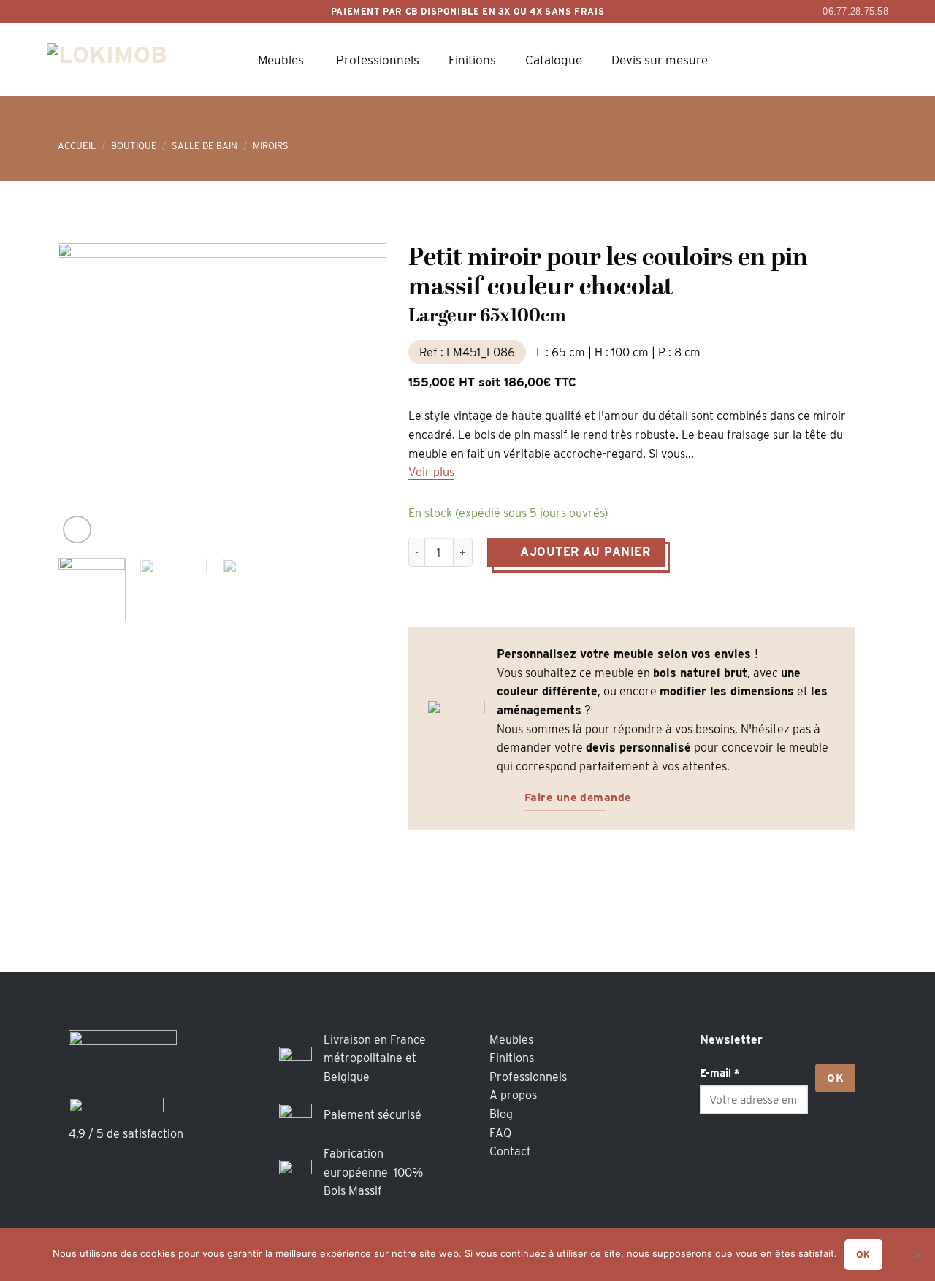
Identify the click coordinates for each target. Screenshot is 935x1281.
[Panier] (795, 60)
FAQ (500, 1133)
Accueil (77, 145)
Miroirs (271, 145)
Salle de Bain (204, 145)
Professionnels (377, 60)
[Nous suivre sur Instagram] (744, 1155)
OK (835, 1078)
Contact (510, 1151)
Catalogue (553, 60)
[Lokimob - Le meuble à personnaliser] (123, 59)
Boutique (134, 145)
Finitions (472, 60)
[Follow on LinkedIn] (773, 1155)
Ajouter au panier (585, 552)
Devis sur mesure (659, 60)
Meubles (281, 60)
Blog (501, 1114)
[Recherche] (755, 60)
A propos (513, 1095)
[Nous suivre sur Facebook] (715, 1155)
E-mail (719, 1072)
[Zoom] (77, 530)
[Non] (916, 1259)
